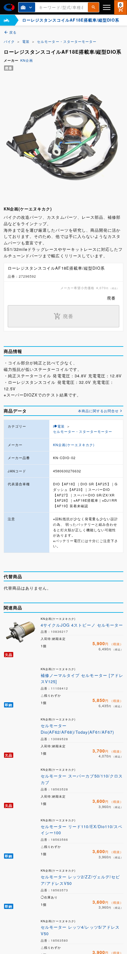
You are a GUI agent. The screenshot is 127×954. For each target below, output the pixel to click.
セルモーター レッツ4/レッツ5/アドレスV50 (80, 930)
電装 (26, 41)
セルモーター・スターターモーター (66, 41)
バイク (9, 41)
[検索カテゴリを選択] (26, 7)
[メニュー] (106, 7)
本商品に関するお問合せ (98, 410)
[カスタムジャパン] (9, 7)
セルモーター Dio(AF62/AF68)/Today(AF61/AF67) (77, 729)
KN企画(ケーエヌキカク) (74, 444)
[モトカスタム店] (6, 20)
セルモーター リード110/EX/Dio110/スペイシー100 (81, 829)
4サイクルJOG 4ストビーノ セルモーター (82, 625)
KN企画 (26, 60)
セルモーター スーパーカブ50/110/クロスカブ (82, 779)
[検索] (93, 7)
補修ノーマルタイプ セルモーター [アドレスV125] (82, 678)
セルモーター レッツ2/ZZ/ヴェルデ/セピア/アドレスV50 (80, 880)
